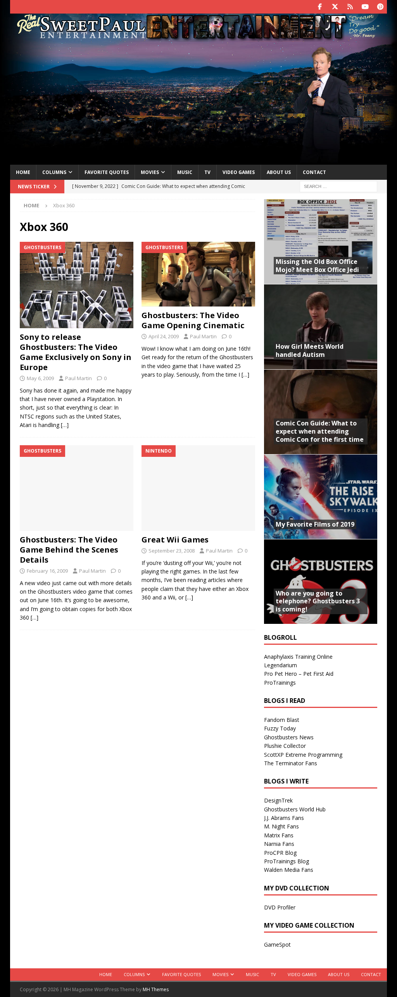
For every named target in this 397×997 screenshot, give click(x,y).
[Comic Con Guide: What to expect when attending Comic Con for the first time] (320, 411)
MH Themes (156, 989)
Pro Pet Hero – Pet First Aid (298, 673)
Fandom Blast (281, 719)
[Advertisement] (198, 102)
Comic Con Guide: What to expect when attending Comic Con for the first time (320, 431)
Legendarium (280, 665)
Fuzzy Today (280, 728)
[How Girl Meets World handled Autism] (320, 326)
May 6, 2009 (40, 378)
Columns (54, 172)
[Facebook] (319, 7)
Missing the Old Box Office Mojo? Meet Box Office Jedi (317, 265)
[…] (65, 425)
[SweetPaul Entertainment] (198, 37)
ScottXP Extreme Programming (303, 754)
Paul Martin (78, 378)
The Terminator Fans (290, 763)
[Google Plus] (350, 7)
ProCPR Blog (280, 852)
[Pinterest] (380, 7)
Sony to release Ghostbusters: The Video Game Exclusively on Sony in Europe (75, 352)
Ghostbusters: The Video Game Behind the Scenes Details (69, 549)
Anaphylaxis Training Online (298, 656)
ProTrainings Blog (286, 861)
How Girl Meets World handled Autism (309, 350)
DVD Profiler (279, 907)
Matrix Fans (278, 835)
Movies (150, 172)
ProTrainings (280, 682)
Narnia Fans (279, 843)
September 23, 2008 (171, 550)
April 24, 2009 (163, 336)
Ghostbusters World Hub (295, 809)
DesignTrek (278, 800)
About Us (279, 172)
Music (184, 172)
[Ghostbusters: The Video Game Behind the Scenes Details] (76, 487)
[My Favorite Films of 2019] (320, 496)
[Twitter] (335, 7)
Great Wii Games (175, 539)
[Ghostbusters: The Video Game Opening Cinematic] (198, 274)
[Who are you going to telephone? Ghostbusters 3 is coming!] (320, 581)
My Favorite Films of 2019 (315, 524)
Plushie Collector (285, 745)
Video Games (239, 172)
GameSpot (277, 944)
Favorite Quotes (107, 172)
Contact (314, 172)
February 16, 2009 (47, 570)
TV (207, 172)
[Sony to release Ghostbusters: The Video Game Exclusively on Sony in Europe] (76, 285)
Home (23, 172)
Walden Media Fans (288, 869)
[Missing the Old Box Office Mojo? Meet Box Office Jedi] (320, 241)
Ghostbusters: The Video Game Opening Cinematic (193, 320)
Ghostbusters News (289, 737)
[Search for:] (338, 186)
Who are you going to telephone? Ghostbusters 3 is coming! (318, 601)
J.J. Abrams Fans (284, 817)
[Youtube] (365, 7)
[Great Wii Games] (198, 487)
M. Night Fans (281, 826)
